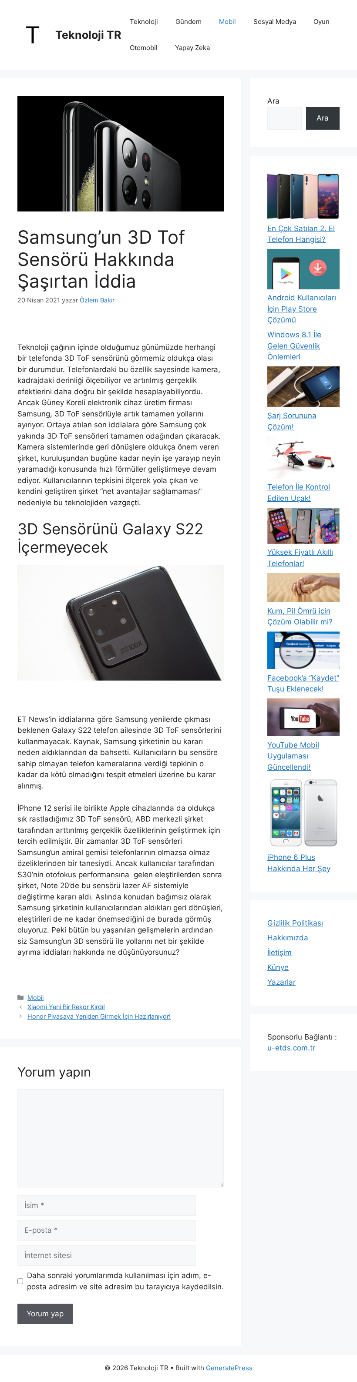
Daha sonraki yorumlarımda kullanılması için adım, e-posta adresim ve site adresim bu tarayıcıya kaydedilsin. (125, 1281)
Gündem (188, 21)
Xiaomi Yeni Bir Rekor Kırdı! (66, 1006)
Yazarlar (281, 982)
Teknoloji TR (88, 34)
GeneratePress (229, 1368)
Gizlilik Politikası (295, 923)
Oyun (321, 21)
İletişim (279, 952)
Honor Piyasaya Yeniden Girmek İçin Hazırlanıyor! (99, 1016)
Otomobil (144, 48)
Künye (278, 967)
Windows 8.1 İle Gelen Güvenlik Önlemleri (294, 345)
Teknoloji (144, 21)
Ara (273, 101)
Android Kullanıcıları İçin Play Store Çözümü (301, 308)
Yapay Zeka (192, 48)
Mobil (227, 21)
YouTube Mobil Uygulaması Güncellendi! (293, 756)
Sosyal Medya (274, 21)
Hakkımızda (287, 937)
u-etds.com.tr (291, 1047)
